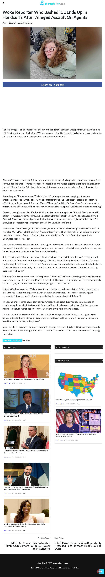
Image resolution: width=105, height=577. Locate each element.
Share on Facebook (52, 84)
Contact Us (75, 568)
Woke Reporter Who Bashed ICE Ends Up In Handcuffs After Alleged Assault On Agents (45, 14)
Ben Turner (28, 23)
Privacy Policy (49, 568)
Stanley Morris (60, 404)
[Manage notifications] (99, 571)
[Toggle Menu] (3, 3)
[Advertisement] (52, 108)
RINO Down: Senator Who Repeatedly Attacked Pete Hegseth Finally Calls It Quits (78, 545)
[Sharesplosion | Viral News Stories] (52, 3)
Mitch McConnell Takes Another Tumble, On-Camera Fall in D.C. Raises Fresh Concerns (27, 545)
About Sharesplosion (63, 568)
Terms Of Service (37, 568)
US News (26, 340)
